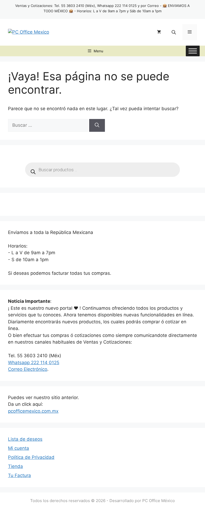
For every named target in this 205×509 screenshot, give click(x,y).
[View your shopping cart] (159, 32)
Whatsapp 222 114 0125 (33, 362)
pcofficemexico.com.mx (33, 411)
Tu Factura (19, 475)
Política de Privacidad (31, 457)
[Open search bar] (174, 32)
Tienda (15, 466)
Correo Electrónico (27, 369)
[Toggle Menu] (192, 50)
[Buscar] (97, 125)
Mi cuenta (18, 448)
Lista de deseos (25, 439)
